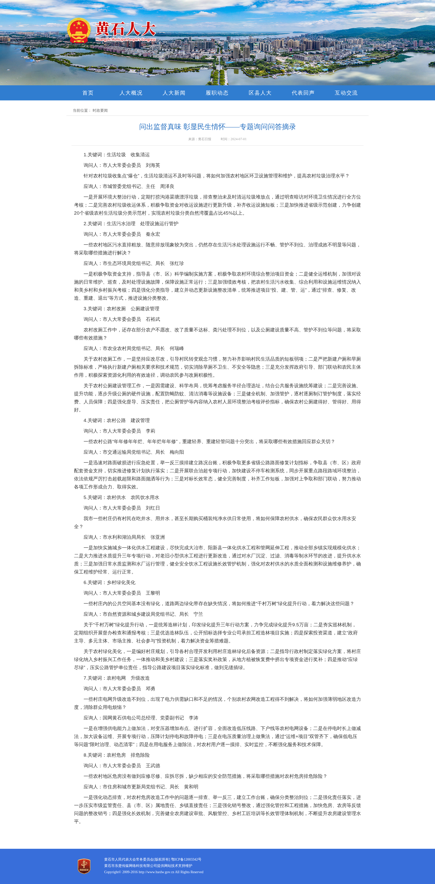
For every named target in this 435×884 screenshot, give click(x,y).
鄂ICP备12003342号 (186, 859)
